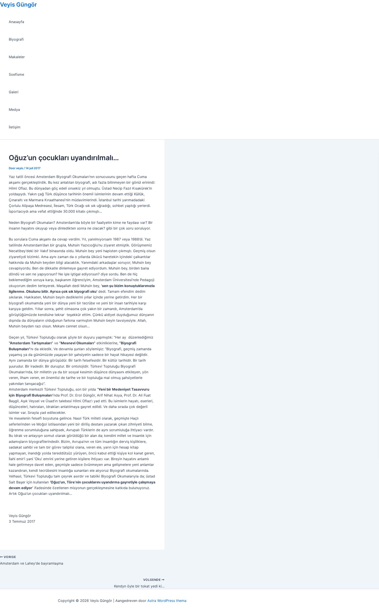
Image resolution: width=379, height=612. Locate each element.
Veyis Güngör (18, 4)
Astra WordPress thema (166, 600)
